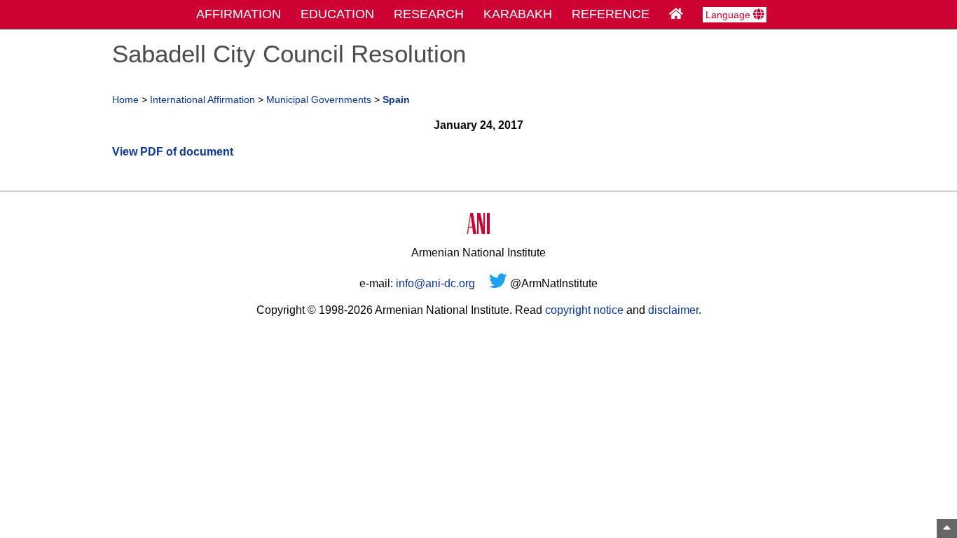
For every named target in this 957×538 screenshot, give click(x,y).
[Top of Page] (947, 528)
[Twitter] (498, 283)
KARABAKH (517, 14)
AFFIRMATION (238, 14)
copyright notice (584, 310)
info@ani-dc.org (435, 283)
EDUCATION (337, 14)
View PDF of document (172, 152)
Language (729, 14)
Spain (396, 100)
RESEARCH (429, 14)
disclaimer (673, 310)
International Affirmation (202, 100)
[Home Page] (676, 14)
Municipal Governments (318, 100)
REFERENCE (610, 14)
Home (125, 100)
